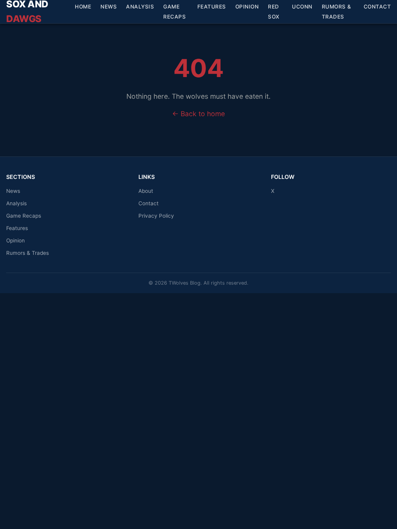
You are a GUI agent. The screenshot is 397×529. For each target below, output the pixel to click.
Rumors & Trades (336, 11)
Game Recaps (174, 11)
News (108, 6)
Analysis (140, 6)
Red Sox (274, 11)
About (145, 191)
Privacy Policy (156, 216)
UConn (302, 6)
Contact (377, 6)
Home (83, 6)
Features (211, 6)
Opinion (247, 6)
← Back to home (198, 114)
